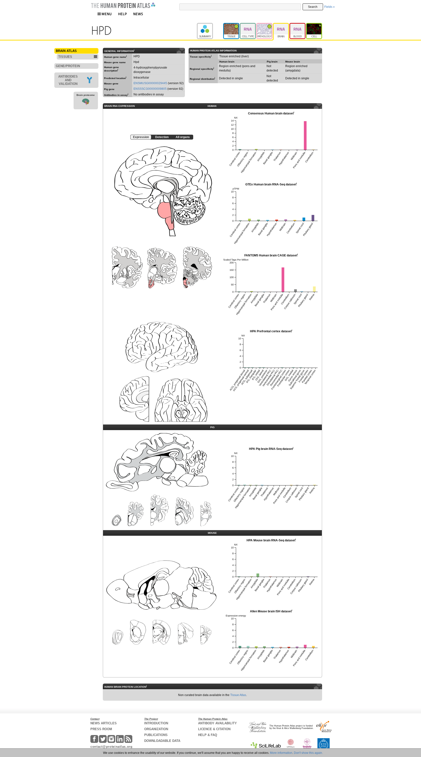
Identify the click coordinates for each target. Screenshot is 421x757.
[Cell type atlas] (248, 25)
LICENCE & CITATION (214, 729)
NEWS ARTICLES (103, 723)
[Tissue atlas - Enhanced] (231, 25)
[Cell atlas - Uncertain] (314, 25)
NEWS (138, 13)
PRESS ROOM (101, 729)
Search (312, 7)
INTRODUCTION (156, 723)
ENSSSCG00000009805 (150, 89)
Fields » (329, 7)
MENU (107, 13)
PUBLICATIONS (156, 735)
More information (281, 753)
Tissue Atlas (238, 695)
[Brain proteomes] (86, 102)
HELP (122, 13)
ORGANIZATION (156, 729)
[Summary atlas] (210, 25)
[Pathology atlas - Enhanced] (264, 25)
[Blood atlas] (297, 25)
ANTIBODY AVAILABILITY (217, 723)
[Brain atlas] (281, 25)
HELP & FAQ (207, 735)
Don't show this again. (308, 753)
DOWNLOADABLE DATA (162, 741)
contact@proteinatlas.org (111, 746)
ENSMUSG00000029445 (150, 83)
